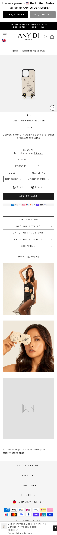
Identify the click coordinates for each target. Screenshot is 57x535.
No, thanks (43, 14)
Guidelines (28, 485)
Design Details (28, 226)
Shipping (38, 153)
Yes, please (15, 14)
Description (28, 219)
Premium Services (28, 239)
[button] (5, 40)
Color (13, 173)
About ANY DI (27, 465)
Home (15, 51)
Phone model (27, 160)
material (38, 173)
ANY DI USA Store (35, 7)
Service (28, 475)
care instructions (28, 233)
